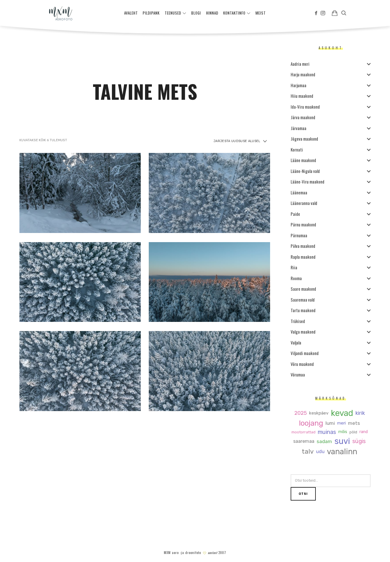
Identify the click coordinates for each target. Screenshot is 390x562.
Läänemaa (299, 192)
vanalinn (342, 452)
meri (341, 423)
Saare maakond (303, 289)
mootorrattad (303, 432)
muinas (326, 432)
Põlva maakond (303, 246)
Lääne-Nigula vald (305, 171)
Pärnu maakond (303, 224)
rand (363, 432)
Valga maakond (303, 331)
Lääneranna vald (304, 203)
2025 (300, 413)
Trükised (298, 321)
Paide (295, 214)
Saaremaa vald (303, 299)
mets (354, 423)
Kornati (297, 149)
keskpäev (318, 413)
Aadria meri (300, 64)
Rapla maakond (303, 257)
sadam (324, 441)
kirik (360, 413)
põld (353, 432)
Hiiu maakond (302, 96)
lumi (330, 423)
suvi (342, 441)
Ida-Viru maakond (305, 106)
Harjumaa (298, 85)
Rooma (296, 278)
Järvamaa (298, 128)
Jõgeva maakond (304, 138)
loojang (311, 423)
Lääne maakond (303, 160)
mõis (342, 432)
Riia (294, 267)
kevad (342, 413)
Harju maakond (303, 74)
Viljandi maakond (305, 353)
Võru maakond (302, 364)
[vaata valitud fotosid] (334, 13)
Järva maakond (303, 117)
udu (320, 451)
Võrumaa (298, 374)
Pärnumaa (299, 235)
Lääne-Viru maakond (307, 181)
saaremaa (303, 441)
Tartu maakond (303, 310)
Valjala (296, 342)
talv (308, 452)
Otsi (303, 494)
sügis (359, 441)
